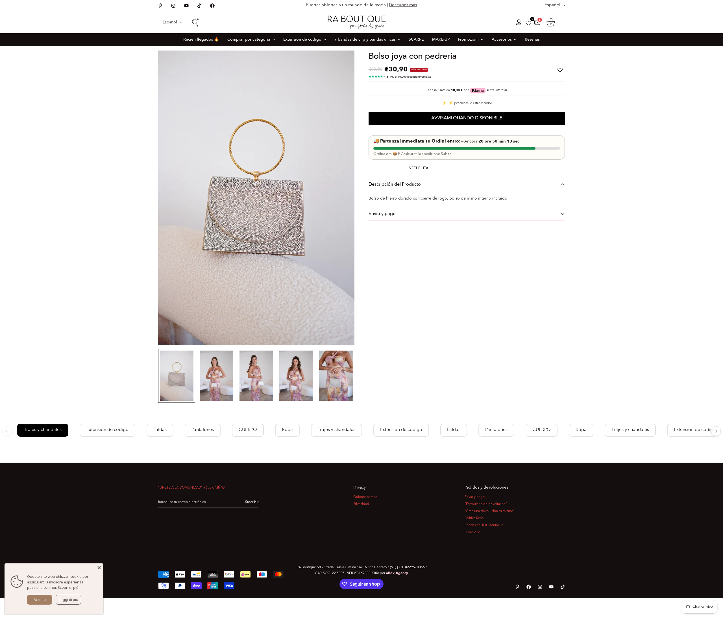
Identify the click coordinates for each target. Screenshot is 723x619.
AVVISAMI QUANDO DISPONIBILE (466, 118)
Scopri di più (68, 587)
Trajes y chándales (43, 430)
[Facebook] (212, 5)
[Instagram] (173, 5)
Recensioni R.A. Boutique (484, 525)
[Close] (99, 567)
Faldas (160, 430)
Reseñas (532, 39)
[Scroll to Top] (711, 588)
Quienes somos (365, 497)
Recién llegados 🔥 (201, 39)
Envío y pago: (475, 497)
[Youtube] (186, 5)
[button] (551, 22)
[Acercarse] (342, 62)
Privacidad (361, 504)
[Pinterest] (160, 5)
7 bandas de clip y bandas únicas (365, 39)
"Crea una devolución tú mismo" (490, 511)
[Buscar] (195, 22)
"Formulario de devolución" (486, 504)
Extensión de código (302, 39)
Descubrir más (403, 5)
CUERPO (248, 430)
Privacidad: (473, 532)
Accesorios (502, 39)
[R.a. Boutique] (361, 22)
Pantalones (202, 430)
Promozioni (468, 39)
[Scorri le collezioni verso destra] (716, 431)
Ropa (287, 430)
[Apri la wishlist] (528, 23)
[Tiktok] (199, 5)
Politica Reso (474, 518)
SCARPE (416, 39)
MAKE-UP (441, 39)
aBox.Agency (397, 573)
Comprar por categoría (248, 39)
